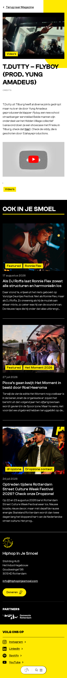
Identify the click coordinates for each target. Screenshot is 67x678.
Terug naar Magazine (20, 7)
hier (27, 129)
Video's (11, 53)
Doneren (12, 592)
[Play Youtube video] (33, 159)
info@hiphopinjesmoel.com (20, 581)
